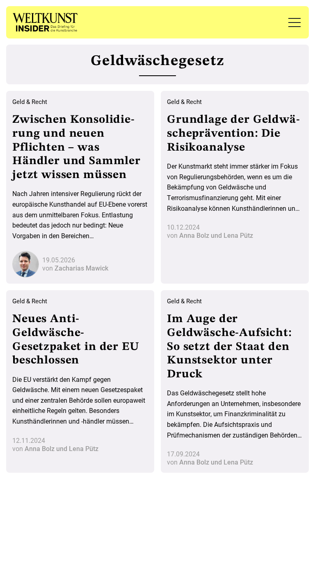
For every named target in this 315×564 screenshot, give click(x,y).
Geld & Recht (29, 102)
